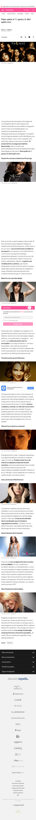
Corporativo (6, 662)
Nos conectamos (8, 657)
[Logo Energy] (18, 730)
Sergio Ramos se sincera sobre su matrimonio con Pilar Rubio (19, 6)
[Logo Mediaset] (18, 680)
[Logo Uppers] (18, 742)
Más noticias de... (8, 652)
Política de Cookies (18, 790)
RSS (18, 795)
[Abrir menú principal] (33, 10)
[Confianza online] (18, 813)
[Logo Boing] (18, 724)
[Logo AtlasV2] (18, 760)
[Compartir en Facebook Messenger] (29, 37)
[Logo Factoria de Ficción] (18, 718)
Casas (32, 13)
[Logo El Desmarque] (18, 712)
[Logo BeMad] (18, 736)
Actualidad (20, 13)
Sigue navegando (8, 671)
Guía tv (3, 13)
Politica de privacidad (18, 785)
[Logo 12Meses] (18, 754)
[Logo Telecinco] (18, 694)
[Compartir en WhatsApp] (21, 37)
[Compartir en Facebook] (33, 37)
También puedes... (8, 667)
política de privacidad (13, 320)
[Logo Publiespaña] (18, 766)
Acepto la (11, 320)
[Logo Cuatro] (18, 700)
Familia (27, 13)
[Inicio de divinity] (2, 10)
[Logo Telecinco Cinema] (18, 748)
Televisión (9, 10)
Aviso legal (18, 781)
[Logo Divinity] (18, 706)
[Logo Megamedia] (19, 805)
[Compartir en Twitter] (25, 37)
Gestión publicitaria (18, 792)
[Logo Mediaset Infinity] (18, 688)
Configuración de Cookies (18, 788)
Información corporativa (18, 783)
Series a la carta (11, 13)
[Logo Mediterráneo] (18, 772)
